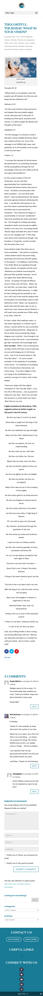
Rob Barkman (15, 714)
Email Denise (31, 939)
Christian (13, 40)
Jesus (27, 43)
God (11, 43)
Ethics (6, 43)
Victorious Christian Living (13, 49)
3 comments (28, 49)
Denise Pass (11, 37)
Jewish (32, 43)
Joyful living (8, 46)
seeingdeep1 (18, 774)
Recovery (29, 46)
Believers (29, 37)
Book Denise (14, 939)
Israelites (21, 43)
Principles (21, 46)
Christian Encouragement (26, 40)
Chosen (7, 40)
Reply (34, 707)
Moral (15, 46)
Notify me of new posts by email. (20, 863)
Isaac (15, 43)
